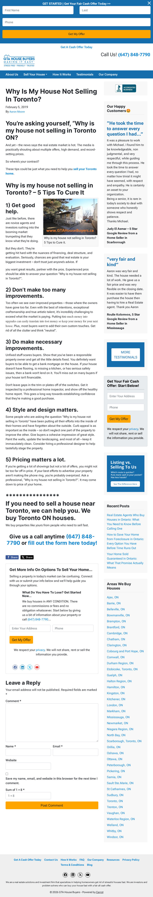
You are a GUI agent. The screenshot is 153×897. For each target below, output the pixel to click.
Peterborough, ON (119, 765)
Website (11, 760)
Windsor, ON (115, 837)
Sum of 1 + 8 (15, 790)
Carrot (99, 892)
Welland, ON (115, 825)
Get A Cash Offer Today (76, 47)
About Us (12, 74)
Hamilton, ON (116, 687)
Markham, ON (116, 711)
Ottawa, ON (114, 759)
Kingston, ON (115, 693)
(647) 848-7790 (134, 54)
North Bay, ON (116, 735)
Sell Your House (34, 74)
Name (11, 746)
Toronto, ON (115, 801)
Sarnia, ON (114, 777)
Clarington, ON (117, 645)
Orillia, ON (113, 747)
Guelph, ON (114, 675)
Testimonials (84, 74)
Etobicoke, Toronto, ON (122, 669)
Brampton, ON (116, 621)
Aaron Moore (17, 111)
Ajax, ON (112, 597)
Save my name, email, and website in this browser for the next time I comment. (51, 781)
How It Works (62, 74)
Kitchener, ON (116, 699)
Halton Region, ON (119, 681)
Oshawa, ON (115, 753)
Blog (89, 864)
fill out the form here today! (62, 543)
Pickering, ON (116, 771)
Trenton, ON (115, 807)
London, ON (115, 705)
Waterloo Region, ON (121, 819)
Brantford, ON (116, 627)
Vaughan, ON (116, 813)
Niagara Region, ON (120, 729)
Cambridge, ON (117, 633)
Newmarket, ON (117, 723)
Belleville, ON (116, 609)
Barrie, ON (114, 603)
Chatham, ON (116, 639)
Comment (13, 701)
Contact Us (51, 859)
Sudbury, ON (115, 795)
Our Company (108, 74)
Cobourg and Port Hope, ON (125, 651)
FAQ (81, 859)
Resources (113, 859)
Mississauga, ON (118, 717)
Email (58, 746)
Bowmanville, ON (118, 615)
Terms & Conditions (72, 864)
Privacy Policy (130, 859)
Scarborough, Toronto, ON (124, 741)
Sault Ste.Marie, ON (120, 783)
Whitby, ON (114, 831)
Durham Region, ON (120, 663)
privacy (40, 650)
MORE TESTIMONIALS (125, 354)
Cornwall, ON (115, 657)
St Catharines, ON (119, 789)
